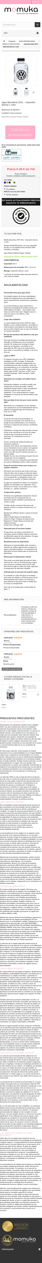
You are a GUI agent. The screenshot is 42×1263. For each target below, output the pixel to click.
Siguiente (33, 92)
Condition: (6, 113)
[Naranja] (7, 182)
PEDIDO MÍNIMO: (10, 186)
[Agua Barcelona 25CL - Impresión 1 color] (15, 92)
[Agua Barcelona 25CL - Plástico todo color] (11, 693)
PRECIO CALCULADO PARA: (15, 192)
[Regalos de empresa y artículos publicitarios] (21, 11)
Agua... (4, 704)
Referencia (6, 110)
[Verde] (14, 182)
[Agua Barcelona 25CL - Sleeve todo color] (31, 688)
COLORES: (8, 180)
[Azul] (5, 182)
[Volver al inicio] (4, 41)
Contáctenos (36, 2)
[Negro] (9, 182)
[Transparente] (12, 182)
